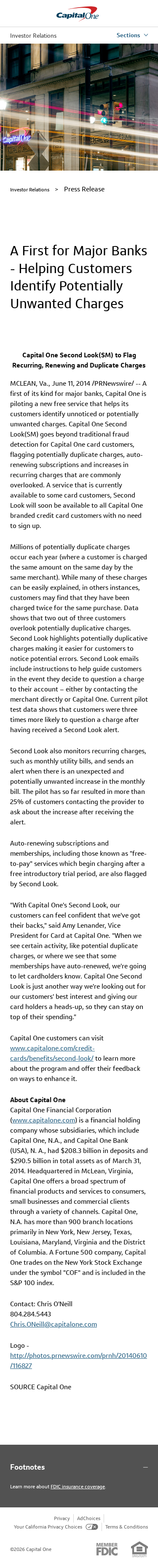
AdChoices (88, 1518)
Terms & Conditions (126, 1526)
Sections (128, 35)
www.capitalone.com (43, 1120)
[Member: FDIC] (107, 1549)
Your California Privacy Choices (48, 1526)
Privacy (62, 1518)
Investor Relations (33, 35)
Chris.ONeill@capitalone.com (53, 1324)
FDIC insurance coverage (78, 1486)
